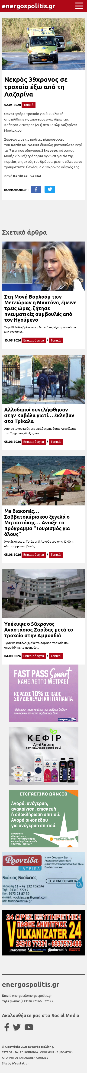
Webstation (20, 1063)
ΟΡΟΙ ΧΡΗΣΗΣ (49, 1052)
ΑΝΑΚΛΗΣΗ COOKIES (34, 1057)
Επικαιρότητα (33, 340)
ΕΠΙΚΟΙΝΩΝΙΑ (29, 1052)
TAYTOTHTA (10, 1052)
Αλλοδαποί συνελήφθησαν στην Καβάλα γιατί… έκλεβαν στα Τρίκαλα (39, 415)
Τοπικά (28, 105)
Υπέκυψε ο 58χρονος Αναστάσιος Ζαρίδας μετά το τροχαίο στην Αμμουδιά (38, 629)
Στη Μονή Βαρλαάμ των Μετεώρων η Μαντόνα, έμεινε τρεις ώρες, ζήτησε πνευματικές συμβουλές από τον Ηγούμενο (40, 308)
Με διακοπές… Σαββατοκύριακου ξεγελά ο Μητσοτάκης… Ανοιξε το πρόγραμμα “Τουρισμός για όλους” (37, 522)
